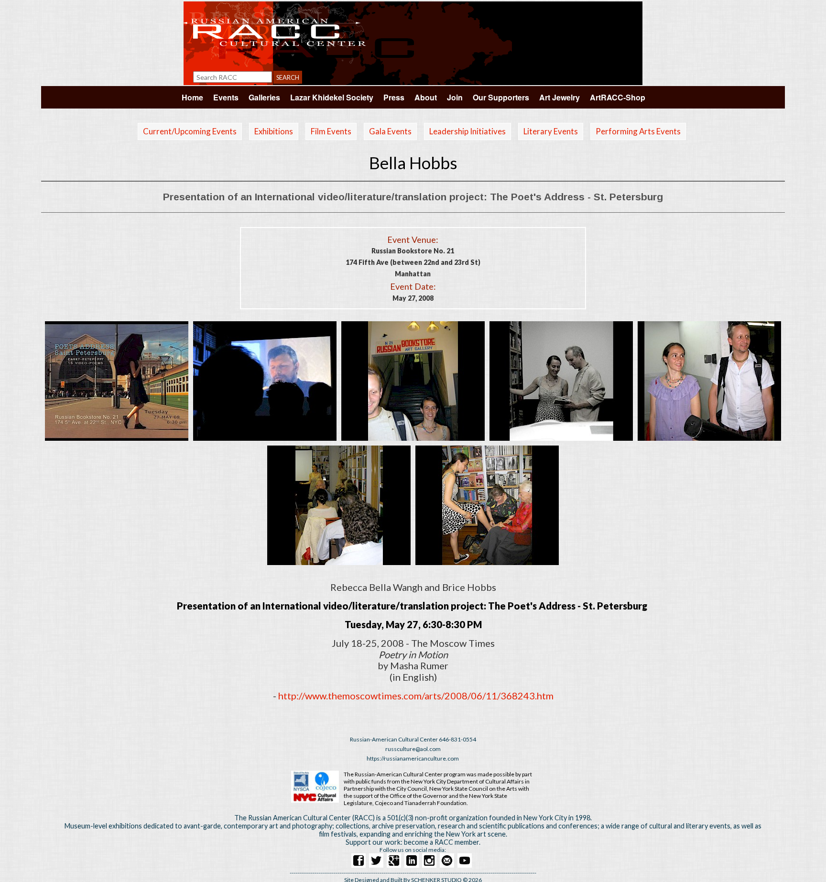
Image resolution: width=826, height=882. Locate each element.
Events (226, 97)
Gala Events (390, 131)
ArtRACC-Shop (617, 97)
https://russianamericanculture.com (413, 758)
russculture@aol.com (413, 748)
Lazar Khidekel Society (331, 97)
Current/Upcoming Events (190, 131)
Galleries (264, 97)
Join (455, 97)
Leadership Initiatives (467, 131)
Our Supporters (501, 97)
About (425, 97)
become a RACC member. (442, 842)
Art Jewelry (559, 97)
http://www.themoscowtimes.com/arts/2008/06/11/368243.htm (416, 695)
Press (393, 97)
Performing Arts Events (638, 131)
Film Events (331, 131)
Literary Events (550, 131)
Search (287, 77)
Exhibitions (273, 131)
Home (192, 97)
